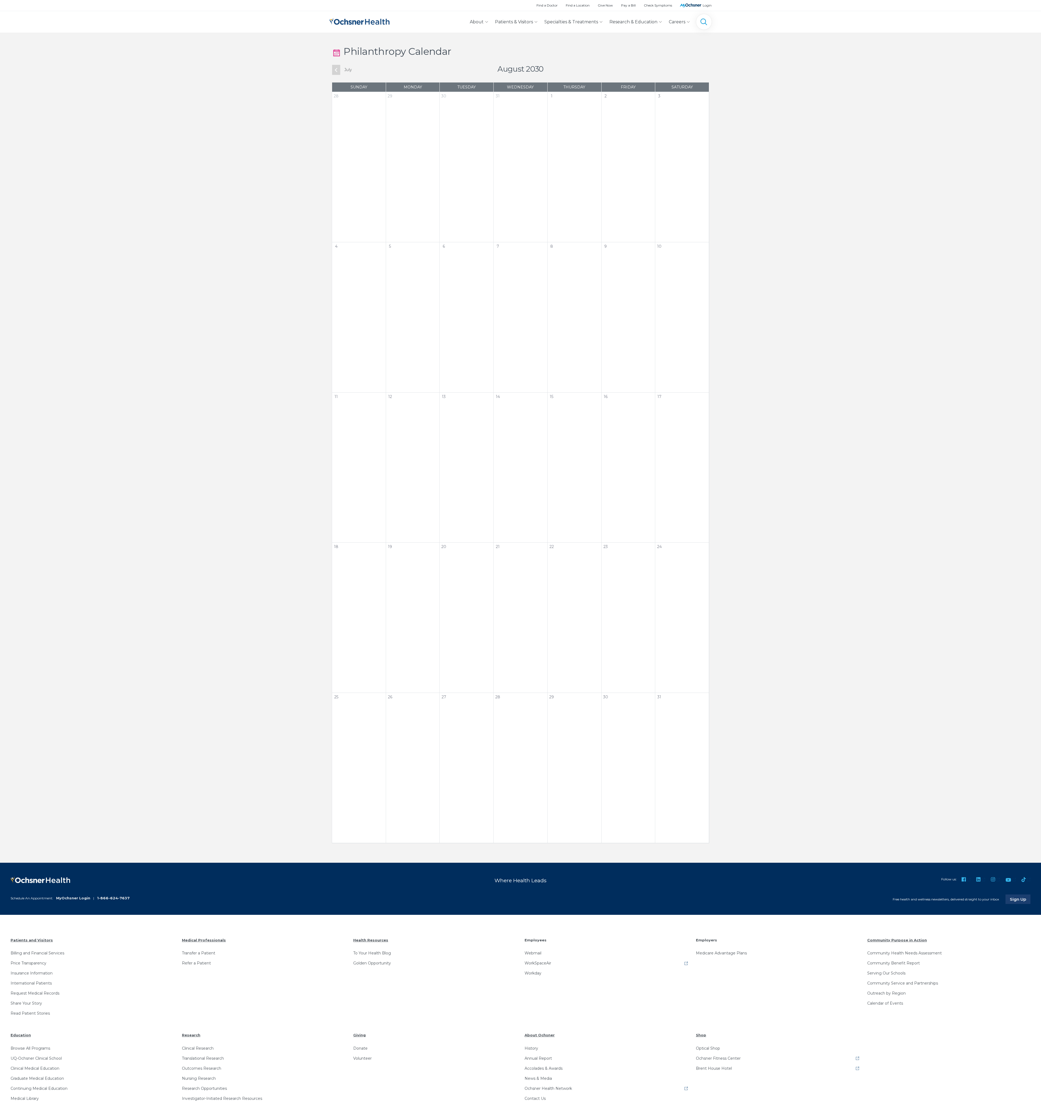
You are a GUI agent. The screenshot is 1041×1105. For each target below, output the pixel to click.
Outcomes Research (201, 1068)
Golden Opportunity (372, 963)
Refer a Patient (196, 963)
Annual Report (538, 1058)
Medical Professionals (204, 940)
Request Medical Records (35, 993)
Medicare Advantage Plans (721, 953)
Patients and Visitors (32, 940)
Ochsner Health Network (548, 1088)
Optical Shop (708, 1048)
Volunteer (362, 1058)
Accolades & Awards (544, 1068)
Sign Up (1020, 899)
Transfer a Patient (198, 953)
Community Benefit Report (893, 963)
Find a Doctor (547, 5)
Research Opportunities (204, 1088)
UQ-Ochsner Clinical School (36, 1058)
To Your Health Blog (372, 953)
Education (21, 1035)
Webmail (533, 953)
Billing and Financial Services (37, 953)
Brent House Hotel (714, 1068)
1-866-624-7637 (113, 898)
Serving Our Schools (886, 973)
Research (191, 1035)
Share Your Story (26, 1003)
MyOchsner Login (73, 898)
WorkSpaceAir (538, 963)
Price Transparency (28, 963)
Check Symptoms (658, 5)
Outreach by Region (886, 993)
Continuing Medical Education (39, 1088)
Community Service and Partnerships (902, 983)
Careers (677, 21)
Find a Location (578, 5)
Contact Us (535, 1098)
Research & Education (633, 21)
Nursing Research (199, 1078)
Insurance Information (32, 973)
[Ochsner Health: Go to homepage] (359, 20)
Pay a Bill (628, 5)
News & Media (538, 1078)
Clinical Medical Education (35, 1068)
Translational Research (203, 1058)
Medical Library (25, 1098)
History (531, 1048)
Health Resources (370, 940)
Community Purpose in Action (897, 940)
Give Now (605, 5)
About (477, 21)
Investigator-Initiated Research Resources (222, 1098)
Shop (701, 1035)
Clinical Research (198, 1048)
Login (707, 5)
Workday (533, 973)
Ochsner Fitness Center (718, 1058)
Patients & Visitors (514, 21)
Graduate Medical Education (37, 1078)
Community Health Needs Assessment (904, 953)
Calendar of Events (885, 1003)
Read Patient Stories (30, 1013)
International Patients (31, 983)
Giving (359, 1035)
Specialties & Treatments (571, 21)
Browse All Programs (30, 1048)
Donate (360, 1048)
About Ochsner (540, 1035)
